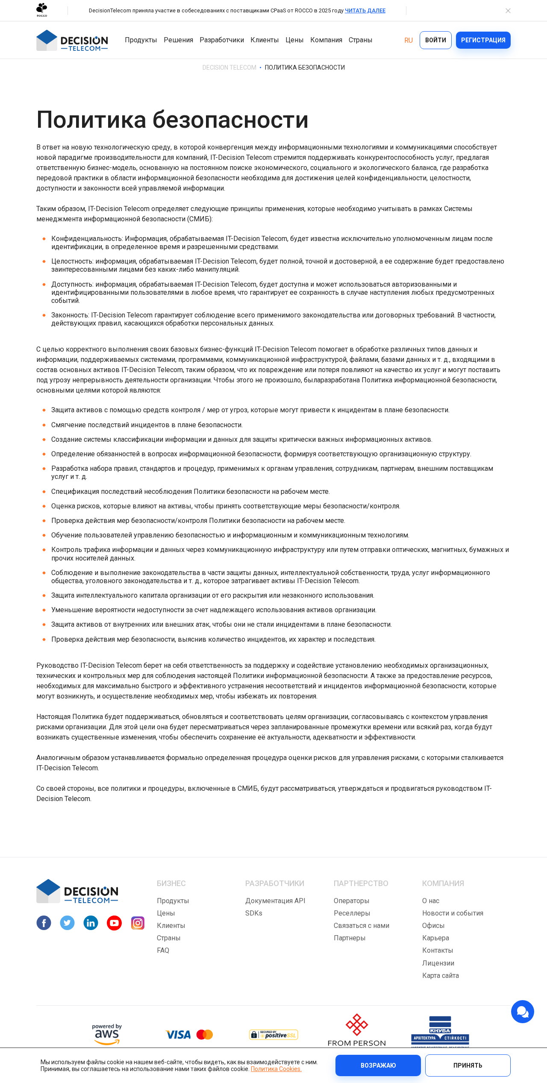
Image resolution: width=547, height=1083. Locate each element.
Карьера (435, 938)
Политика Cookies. (276, 1068)
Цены (294, 40)
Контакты (437, 950)
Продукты (141, 40)
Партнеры (350, 938)
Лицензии (438, 963)
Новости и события (452, 913)
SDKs (253, 913)
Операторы (352, 901)
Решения (178, 40)
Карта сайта (440, 975)
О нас (430, 901)
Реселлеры (352, 913)
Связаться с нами (361, 926)
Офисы (433, 926)
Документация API (275, 901)
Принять (467, 1065)
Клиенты (264, 40)
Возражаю (378, 1065)
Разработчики (222, 40)
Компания (326, 40)
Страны (361, 40)
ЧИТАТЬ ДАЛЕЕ (365, 10)
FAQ (163, 950)
